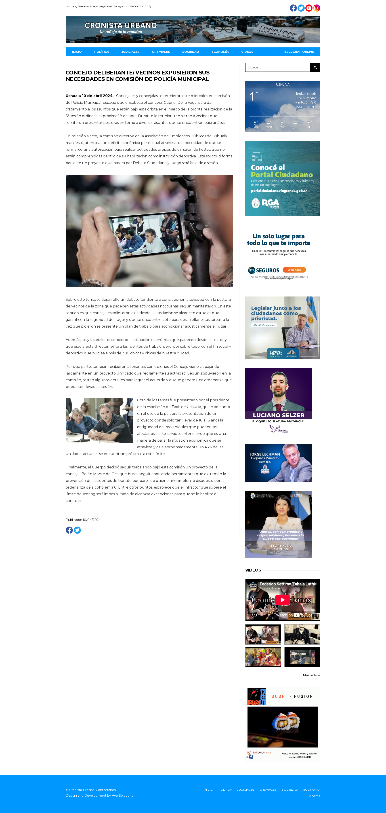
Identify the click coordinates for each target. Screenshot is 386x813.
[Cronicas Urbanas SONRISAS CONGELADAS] (263, 657)
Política (101, 51)
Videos (247, 51)
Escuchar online (299, 51)
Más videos (311, 675)
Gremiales (161, 51)
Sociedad (190, 51)
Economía (220, 51)
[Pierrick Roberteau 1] (302, 634)
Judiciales (130, 51)
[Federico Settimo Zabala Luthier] (263, 634)
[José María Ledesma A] (302, 657)
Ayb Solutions (122, 796)
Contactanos (106, 790)
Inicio (77, 51)
